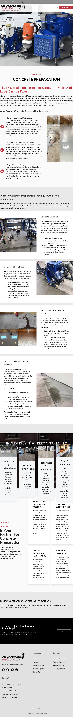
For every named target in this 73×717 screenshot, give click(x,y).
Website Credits (36, 709)
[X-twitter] (12, 669)
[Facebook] (7, 669)
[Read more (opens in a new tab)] (7, 2)
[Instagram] (16, 669)
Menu (57, 8)
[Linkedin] (3, 669)
